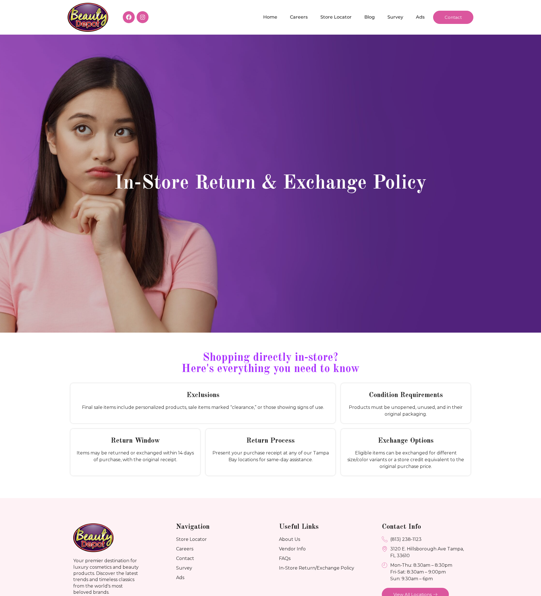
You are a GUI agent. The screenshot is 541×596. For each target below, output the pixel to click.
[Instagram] (142, 17)
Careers (299, 17)
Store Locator (336, 17)
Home (270, 17)
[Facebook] (129, 17)
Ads (420, 17)
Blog (369, 17)
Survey (395, 17)
